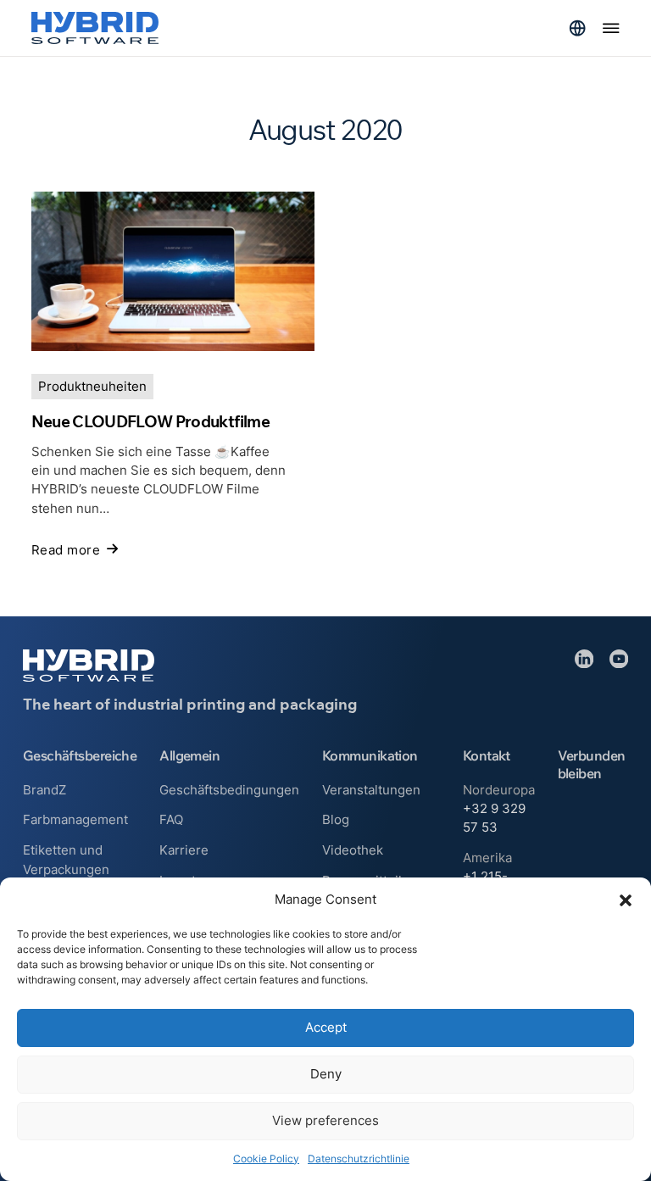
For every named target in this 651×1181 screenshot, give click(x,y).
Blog (335, 819)
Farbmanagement (75, 819)
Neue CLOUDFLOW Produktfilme (150, 421)
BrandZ (44, 790)
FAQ (171, 819)
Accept (326, 1027)
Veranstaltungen (371, 790)
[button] (625, 900)
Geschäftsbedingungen (229, 790)
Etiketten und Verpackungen (66, 860)
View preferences (325, 1120)
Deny (326, 1074)
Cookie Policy (266, 1158)
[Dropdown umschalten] (577, 28)
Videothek (352, 850)
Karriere (184, 850)
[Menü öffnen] (611, 28)
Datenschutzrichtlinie (358, 1158)
